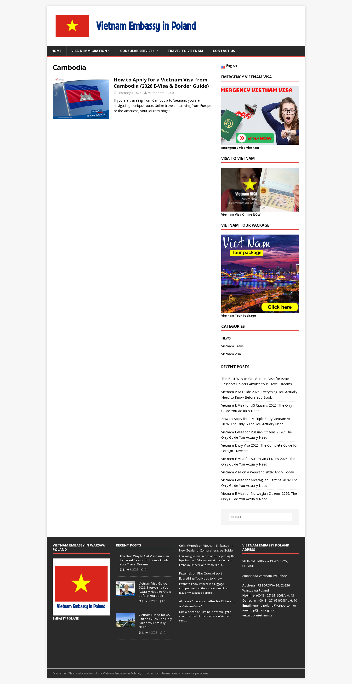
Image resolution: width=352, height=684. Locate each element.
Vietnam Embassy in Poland (121, 673)
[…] (173, 111)
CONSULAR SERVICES (137, 50)
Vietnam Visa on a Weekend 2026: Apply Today (257, 472)
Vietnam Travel (232, 346)
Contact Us (224, 50)
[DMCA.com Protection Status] (270, 659)
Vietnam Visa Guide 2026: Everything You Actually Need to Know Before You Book (155, 589)
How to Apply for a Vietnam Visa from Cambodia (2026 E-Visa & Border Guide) (161, 82)
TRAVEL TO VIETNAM (185, 50)
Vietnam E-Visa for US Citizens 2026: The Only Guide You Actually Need (155, 621)
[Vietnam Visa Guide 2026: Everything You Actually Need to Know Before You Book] (125, 593)
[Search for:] (260, 517)
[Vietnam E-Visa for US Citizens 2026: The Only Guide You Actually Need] (125, 624)
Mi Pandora (156, 93)
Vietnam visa (231, 354)
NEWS (226, 338)
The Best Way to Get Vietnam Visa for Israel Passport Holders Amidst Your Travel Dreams (145, 560)
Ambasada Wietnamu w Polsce (264, 576)
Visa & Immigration (89, 50)
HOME (56, 50)
